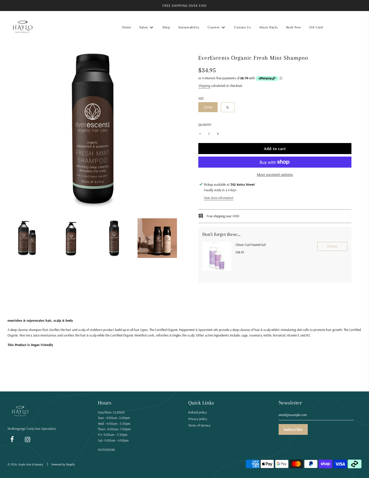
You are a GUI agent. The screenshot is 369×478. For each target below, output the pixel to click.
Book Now (293, 27)
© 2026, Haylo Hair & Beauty (25, 464)
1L (227, 107)
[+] (218, 134)
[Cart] (358, 27)
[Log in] (345, 27)
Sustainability (188, 27)
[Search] (333, 27)
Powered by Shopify (63, 464)
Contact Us (242, 27)
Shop (166, 27)
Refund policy (197, 412)
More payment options (275, 174)
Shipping (204, 85)
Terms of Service (199, 425)
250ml (208, 107)
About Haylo (268, 27)
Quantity (204, 125)
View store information (218, 198)
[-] (200, 134)
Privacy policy (197, 419)
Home (126, 27)
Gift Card (316, 27)
